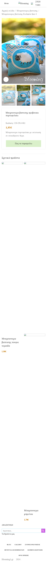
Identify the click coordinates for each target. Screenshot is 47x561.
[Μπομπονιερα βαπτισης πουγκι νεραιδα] (12, 247)
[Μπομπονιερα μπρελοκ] (34, 247)
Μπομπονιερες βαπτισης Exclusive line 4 (19, 14)
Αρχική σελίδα (8, 11)
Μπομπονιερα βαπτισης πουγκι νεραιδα (10, 342)
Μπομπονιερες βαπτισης (27, 11)
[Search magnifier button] (43, 531)
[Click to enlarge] (6, 79)
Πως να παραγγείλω (23, 143)
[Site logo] (23, 3)
